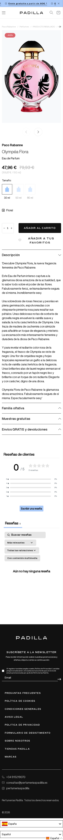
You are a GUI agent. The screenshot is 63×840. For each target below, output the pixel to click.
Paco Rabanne (9, 26)
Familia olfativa (13, 408)
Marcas (10, 757)
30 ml (7, 198)
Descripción (11, 255)
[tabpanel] (31, 570)
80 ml (30, 198)
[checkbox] (22, 558)
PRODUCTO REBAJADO (44, 26)
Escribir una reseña (31, 508)
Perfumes (24, 26)
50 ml (19, 198)
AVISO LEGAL (14, 717)
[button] (37, 132)
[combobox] (31, 823)
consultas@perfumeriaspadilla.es (26, 783)
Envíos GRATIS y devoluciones (24, 429)
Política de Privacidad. (43, 668)
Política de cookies (20, 701)
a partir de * (26, 3)
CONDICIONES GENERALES (23, 709)
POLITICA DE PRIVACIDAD (22, 725)
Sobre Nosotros (17, 741)
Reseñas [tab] (13, 523)
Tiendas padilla (17, 749)
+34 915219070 (15, 777)
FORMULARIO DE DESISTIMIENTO (27, 733)
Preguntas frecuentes (23, 693)
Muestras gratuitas (16, 418)
